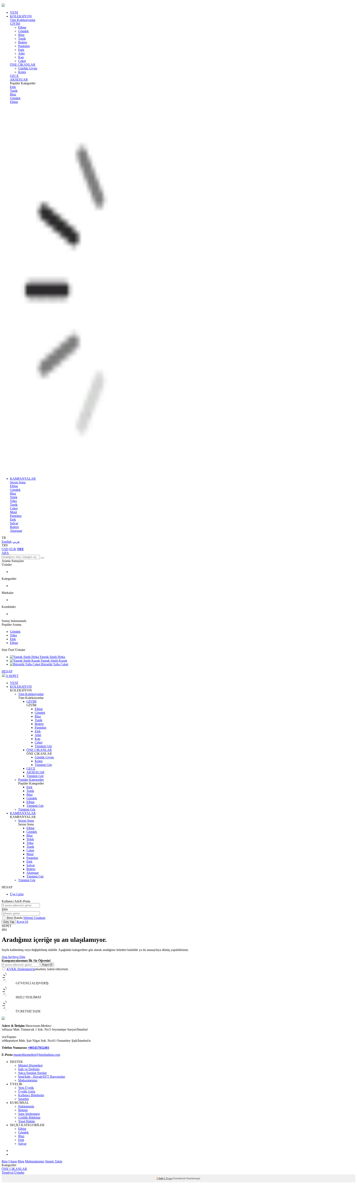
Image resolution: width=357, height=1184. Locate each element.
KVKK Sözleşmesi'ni (21, 969)
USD (5, 549)
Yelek (13, 497)
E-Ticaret (168, 1178)
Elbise (22, 27)
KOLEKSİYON (21, 16)
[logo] (178, 5)
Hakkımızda (26, 1106)
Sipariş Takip (53, 1161)
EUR (12, 549)
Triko (13, 501)
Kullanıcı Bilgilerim (31, 1095)
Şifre (5, 909)
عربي (16, 541)
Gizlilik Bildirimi (29, 1117)
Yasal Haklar (26, 1121)
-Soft (160, 1178)
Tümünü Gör (43, 746)
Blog (21, 1161)
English (7, 541)
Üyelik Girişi (26, 1091)
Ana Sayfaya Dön (13, 957)
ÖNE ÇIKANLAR (22, 64)
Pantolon (24, 46)
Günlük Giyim (27, 68)
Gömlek (23, 31)
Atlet (21, 53)
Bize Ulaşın (9, 1161)
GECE (14, 76)
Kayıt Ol (22, 921)
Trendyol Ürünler (13, 1172)
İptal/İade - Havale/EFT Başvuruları (41, 1076)
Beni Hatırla (15, 918)
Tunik (22, 38)
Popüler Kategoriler (31, 779)
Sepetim (23, 1099)
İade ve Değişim (28, 1069)
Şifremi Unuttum (34, 918)
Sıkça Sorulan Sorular (32, 1073)
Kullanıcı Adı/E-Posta (16, 901)
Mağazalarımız (27, 1080)
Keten (22, 72)
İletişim (23, 1110)
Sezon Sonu (18, 482)
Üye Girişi (17, 894)
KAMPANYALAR (23, 478)
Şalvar (14, 523)
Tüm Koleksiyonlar (22, 20)
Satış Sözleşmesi (29, 1114)
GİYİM (15, 23)
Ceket (22, 61)
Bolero (22, 42)
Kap (21, 57)
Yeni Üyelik (26, 1088)
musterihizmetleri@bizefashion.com (36, 1054)
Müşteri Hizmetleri (30, 1065)
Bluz (21, 35)
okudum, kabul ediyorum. (38, 969)
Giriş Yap (8, 921)
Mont (13, 512)
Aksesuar (16, 530)
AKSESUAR (19, 79)
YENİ (14, 12)
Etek (21, 49)
